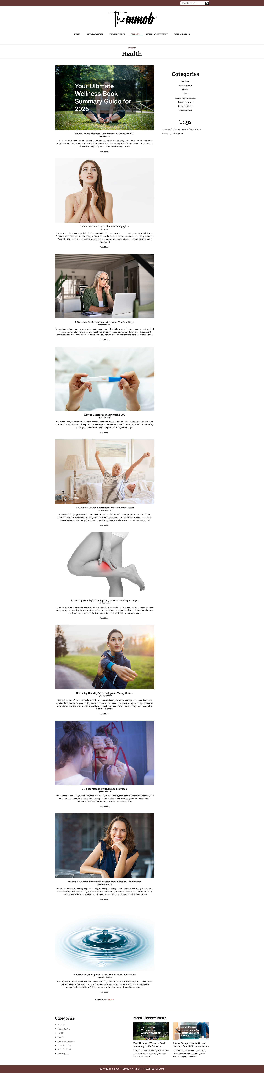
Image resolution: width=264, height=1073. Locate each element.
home (199, 129)
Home (77, 34)
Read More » (104, 151)
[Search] (207, 3)
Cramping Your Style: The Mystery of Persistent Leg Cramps (104, 600)
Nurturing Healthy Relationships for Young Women (104, 693)
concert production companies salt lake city (179, 129)
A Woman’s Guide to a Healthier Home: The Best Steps (104, 322)
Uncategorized (185, 110)
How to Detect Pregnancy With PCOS (104, 414)
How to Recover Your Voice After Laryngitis (104, 226)
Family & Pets (117, 34)
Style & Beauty (95, 34)
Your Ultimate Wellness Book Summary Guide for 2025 (105, 133)
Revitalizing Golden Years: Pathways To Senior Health (104, 507)
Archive (185, 81)
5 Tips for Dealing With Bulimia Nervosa (104, 788)
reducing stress (178, 133)
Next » (111, 999)
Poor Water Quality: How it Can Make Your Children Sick (104, 974)
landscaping (166, 133)
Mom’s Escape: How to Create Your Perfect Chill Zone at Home (191, 1044)
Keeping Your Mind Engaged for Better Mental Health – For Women (105, 881)
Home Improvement (157, 34)
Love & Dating (182, 34)
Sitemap (160, 1069)
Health (135, 34)
